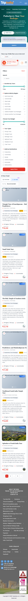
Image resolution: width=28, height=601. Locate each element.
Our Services (6, 530)
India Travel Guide (7, 540)
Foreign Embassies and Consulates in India (14, 538)
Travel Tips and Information (14, 491)
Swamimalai (15, 549)
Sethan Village (6, 551)
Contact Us (14, 494)
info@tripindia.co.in (9, 569)
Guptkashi (5, 554)
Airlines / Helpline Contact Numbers (12, 523)
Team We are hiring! (19, 530)
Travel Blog (14, 493)
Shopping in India (7, 516)
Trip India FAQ (6, 499)
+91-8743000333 (8, 565)
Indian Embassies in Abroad (10, 535)
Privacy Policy (20, 501)
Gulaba (16, 551)
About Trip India (14, 489)
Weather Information (8, 521)
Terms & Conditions (8, 501)
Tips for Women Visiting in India (11, 525)
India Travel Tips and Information (11, 506)
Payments (5, 533)
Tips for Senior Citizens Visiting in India (13, 528)
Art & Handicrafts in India (9, 518)
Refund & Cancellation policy (10, 504)
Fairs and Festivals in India (10, 509)
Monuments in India (8, 511)
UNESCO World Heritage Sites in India (12, 513)
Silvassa (5, 549)
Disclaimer (17, 499)
